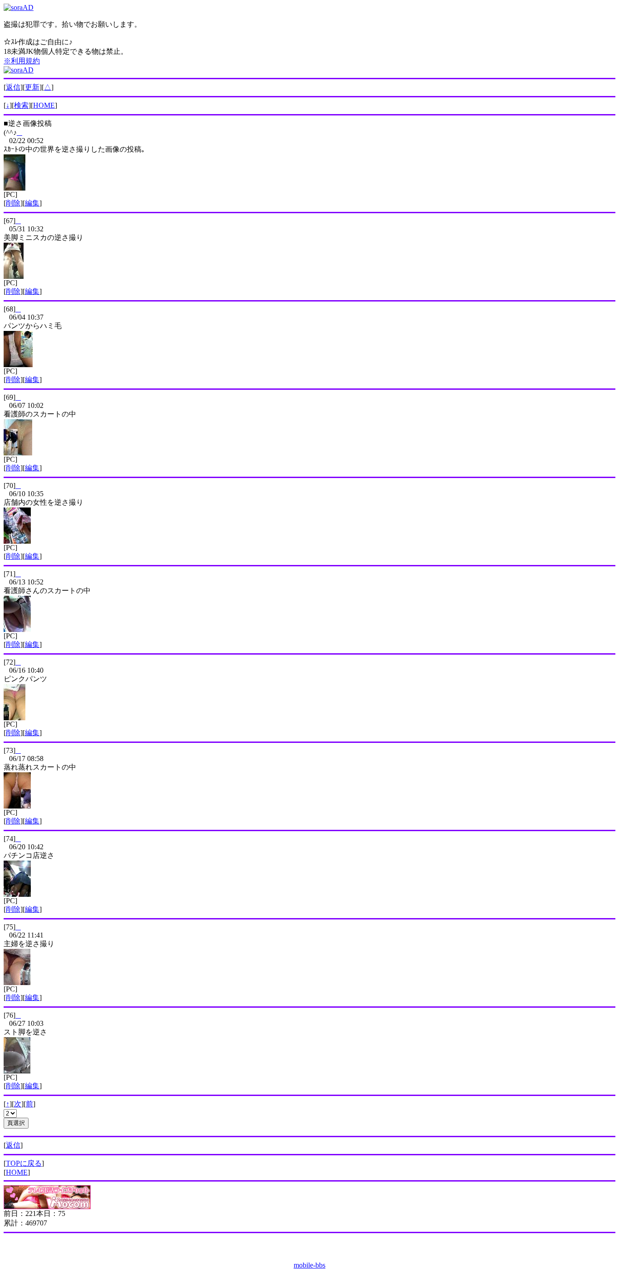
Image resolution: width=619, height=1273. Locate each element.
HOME (44, 105)
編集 (32, 203)
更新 (32, 87)
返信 (13, 87)
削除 (13, 203)
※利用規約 (22, 61)
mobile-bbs (309, 1265)
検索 (21, 105)
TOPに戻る (24, 1163)
